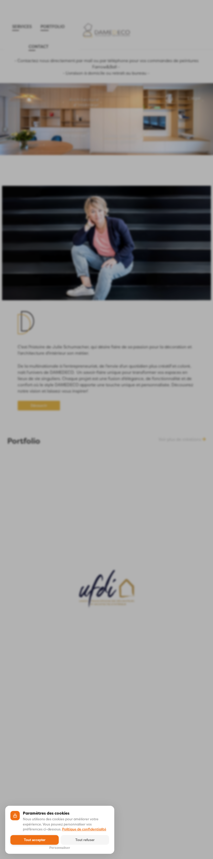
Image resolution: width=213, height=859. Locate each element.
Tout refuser (85, 840)
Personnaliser (59, 847)
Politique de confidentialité (84, 829)
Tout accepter (34, 840)
